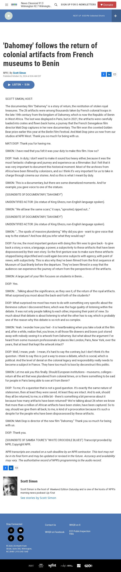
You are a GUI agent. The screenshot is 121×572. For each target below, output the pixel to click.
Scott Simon (19, 72)
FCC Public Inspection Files (79, 532)
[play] (8, 16)
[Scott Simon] (10, 486)
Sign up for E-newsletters (78, 4)
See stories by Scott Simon (38, 498)
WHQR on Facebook (54, 532)
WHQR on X (75, 525)
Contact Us (50, 525)
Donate (108, 4)
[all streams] (116, 15)
